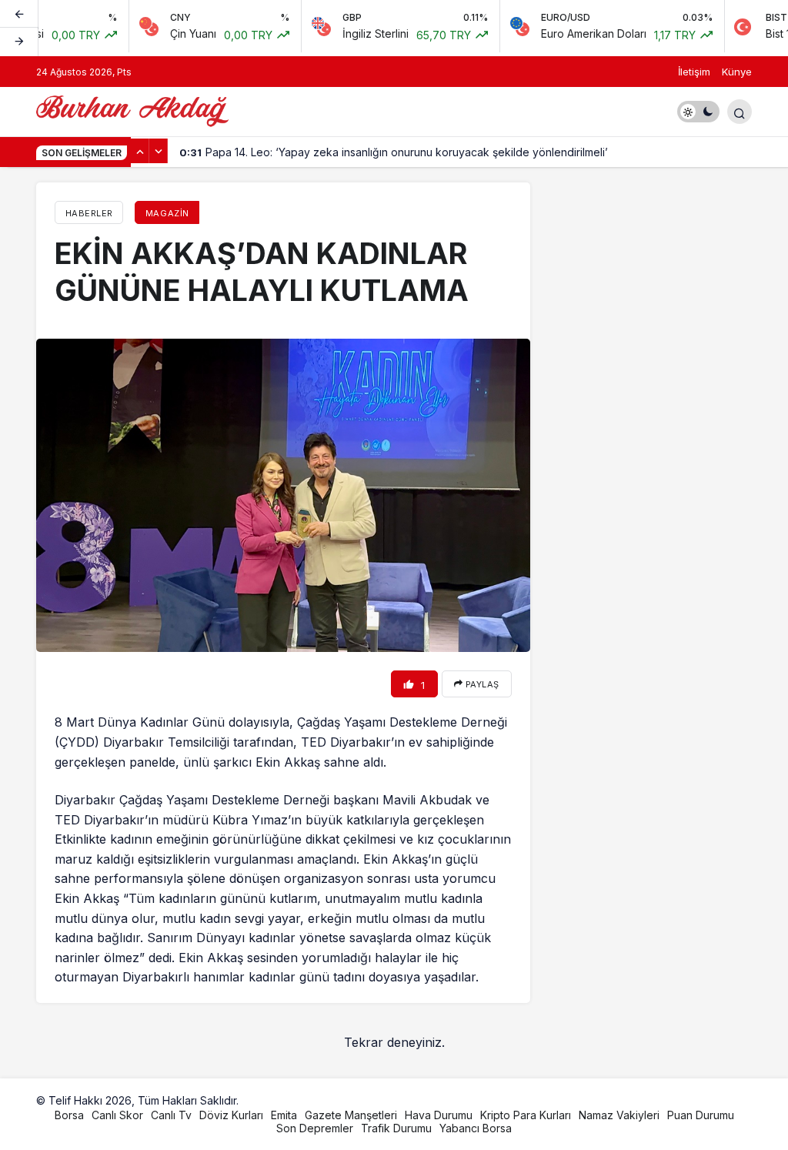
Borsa (69, 1115)
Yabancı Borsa (475, 1128)
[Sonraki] (19, 41)
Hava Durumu (438, 1115)
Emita (284, 1115)
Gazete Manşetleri (351, 1115)
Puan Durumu (700, 1115)
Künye (737, 71)
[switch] (698, 111)
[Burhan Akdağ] (132, 110)
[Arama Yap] (739, 111)
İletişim (694, 71)
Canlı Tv (171, 1115)
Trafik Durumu (396, 1128)
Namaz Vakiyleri (619, 1115)
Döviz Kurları (231, 1115)
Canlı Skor (117, 1115)
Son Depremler (314, 1128)
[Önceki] (19, 14)
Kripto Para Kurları (525, 1115)
